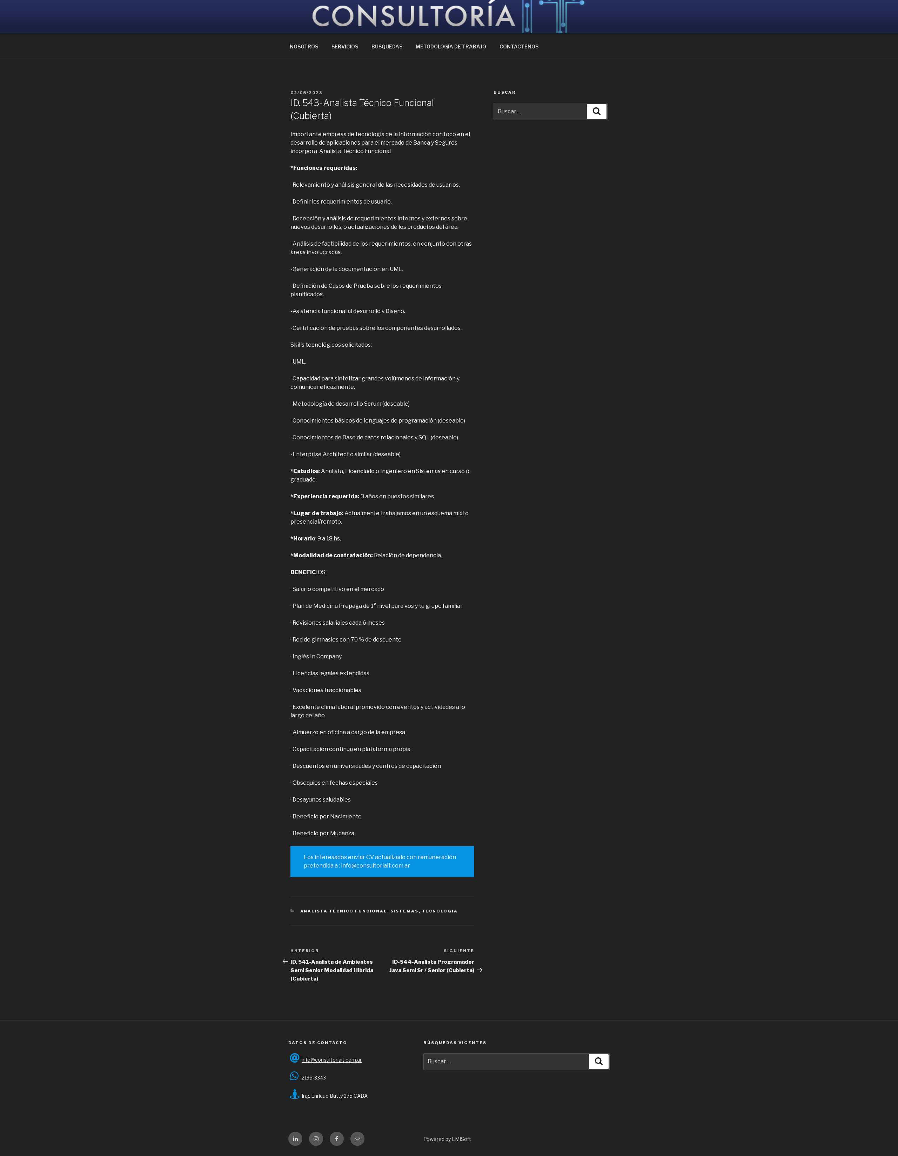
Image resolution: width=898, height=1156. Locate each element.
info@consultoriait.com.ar (332, 1060)
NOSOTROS (304, 46)
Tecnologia (440, 911)
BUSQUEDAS (386, 46)
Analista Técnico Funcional (343, 911)
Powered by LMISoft (447, 1139)
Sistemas (404, 911)
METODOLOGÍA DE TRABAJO (451, 46)
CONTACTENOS (519, 46)
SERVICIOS (344, 46)
